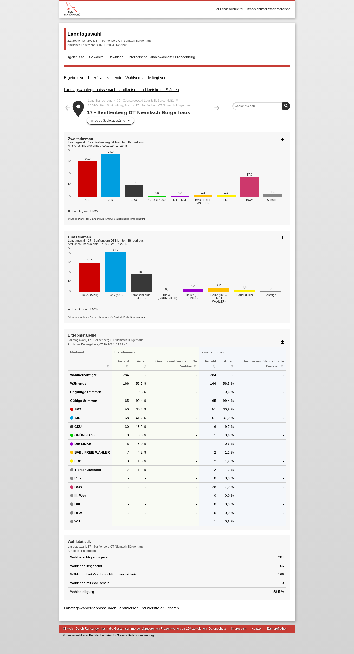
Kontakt (256, 628)
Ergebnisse (75, 57)
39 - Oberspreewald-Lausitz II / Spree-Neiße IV (147, 100)
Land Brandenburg (100, 100)
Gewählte (96, 57)
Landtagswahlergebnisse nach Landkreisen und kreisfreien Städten (121, 90)
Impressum (239, 628)
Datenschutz (217, 628)
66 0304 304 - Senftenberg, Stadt (109, 105)
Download (116, 57)
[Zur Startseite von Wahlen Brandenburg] (120, 9)
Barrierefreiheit (277, 628)
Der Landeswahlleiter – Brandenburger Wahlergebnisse (252, 9)
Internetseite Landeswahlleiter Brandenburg (161, 57)
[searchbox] (261, 106)
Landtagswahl (84, 34)
